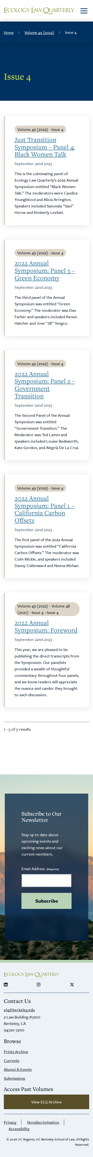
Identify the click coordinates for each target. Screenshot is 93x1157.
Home (9, 32)
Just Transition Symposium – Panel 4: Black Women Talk (45, 147)
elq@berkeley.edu (19, 1010)
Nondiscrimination (43, 1122)
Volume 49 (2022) (39, 32)
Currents (11, 1060)
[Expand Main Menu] (84, 11)
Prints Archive (16, 1052)
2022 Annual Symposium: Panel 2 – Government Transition (45, 385)
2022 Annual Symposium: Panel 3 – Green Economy (45, 270)
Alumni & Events (18, 1069)
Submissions (14, 1078)
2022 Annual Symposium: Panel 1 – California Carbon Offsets (44, 509)
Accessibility (19, 1129)
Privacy (10, 1122)
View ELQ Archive (46, 1102)
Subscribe (46, 900)
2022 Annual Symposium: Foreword (46, 626)
